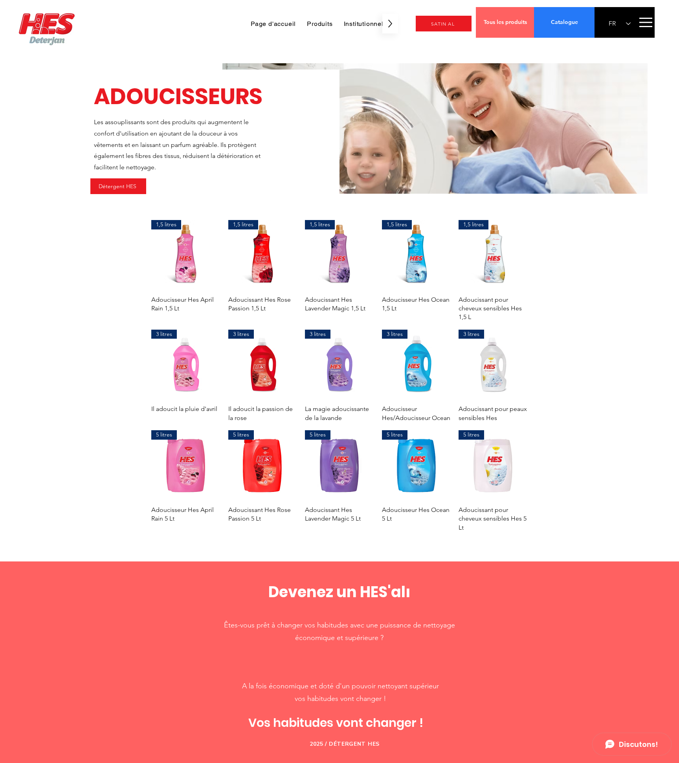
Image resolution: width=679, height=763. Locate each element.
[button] (645, 22)
